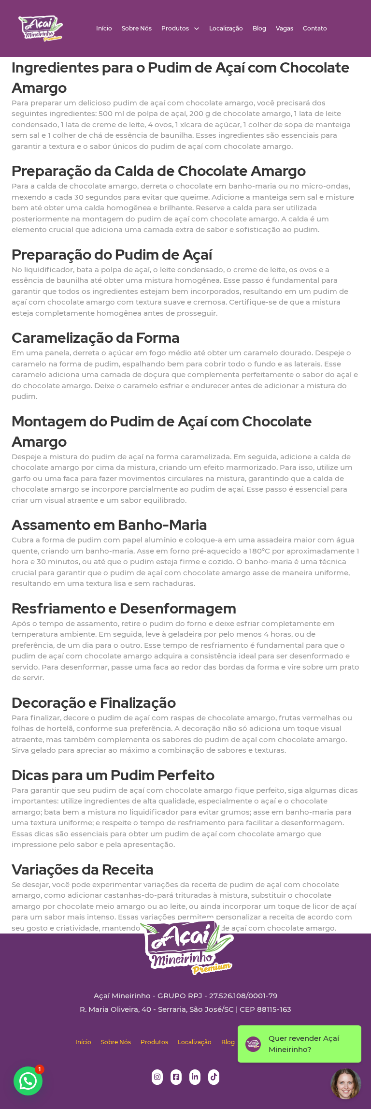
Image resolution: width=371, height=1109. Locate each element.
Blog (259, 28)
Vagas (284, 28)
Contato (315, 28)
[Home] (40, 28)
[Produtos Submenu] (197, 28)
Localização (226, 28)
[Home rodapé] (185, 939)
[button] (28, 1080)
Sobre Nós (137, 28)
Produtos (175, 28)
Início (104, 28)
